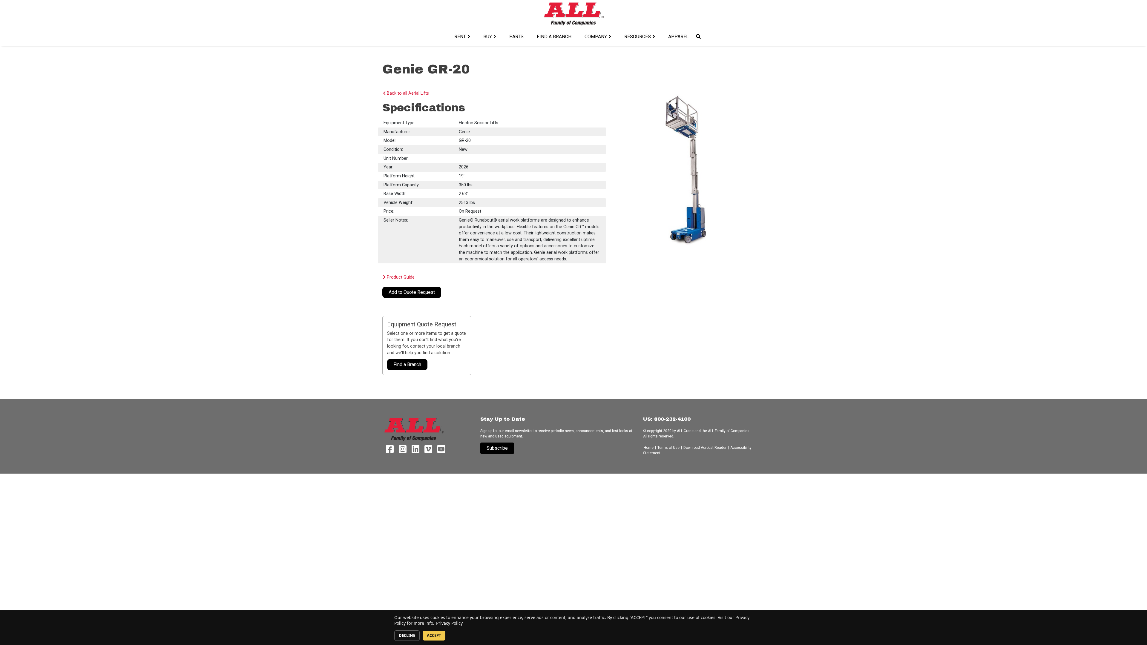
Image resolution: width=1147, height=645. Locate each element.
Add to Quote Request (412, 292)
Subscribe (497, 448)
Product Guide (400, 277)
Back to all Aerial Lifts (407, 93)
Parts (516, 36)
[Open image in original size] (574, 13)
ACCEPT (434, 635)
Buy (487, 36)
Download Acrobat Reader (704, 448)
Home (649, 448)
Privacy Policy (449, 623)
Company (596, 36)
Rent (460, 36)
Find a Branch (554, 36)
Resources (637, 36)
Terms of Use (668, 448)
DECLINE (407, 635)
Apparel (678, 36)
